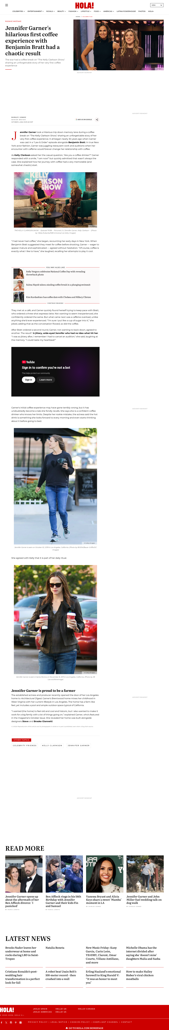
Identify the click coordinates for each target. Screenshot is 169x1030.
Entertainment (35, 11)
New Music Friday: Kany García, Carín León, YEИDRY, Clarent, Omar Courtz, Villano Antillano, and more (102, 954)
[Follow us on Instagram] (11, 1023)
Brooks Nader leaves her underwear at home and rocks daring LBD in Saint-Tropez (22, 953)
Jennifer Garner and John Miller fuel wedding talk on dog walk (144, 899)
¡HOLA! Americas (42, 1012)
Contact (126, 1022)
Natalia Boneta (55, 947)
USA (154, 5)
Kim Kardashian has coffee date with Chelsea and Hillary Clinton (58, 297)
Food (96, 11)
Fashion (72, 11)
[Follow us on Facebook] (2, 1023)
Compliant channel (105, 1022)
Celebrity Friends (25, 745)
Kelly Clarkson (52, 745)
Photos (141, 11)
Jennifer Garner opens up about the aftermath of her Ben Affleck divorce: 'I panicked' (22, 901)
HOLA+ (151, 11)
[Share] (97, 120)
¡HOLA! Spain (40, 1009)
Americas (107, 11)
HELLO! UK (61, 1009)
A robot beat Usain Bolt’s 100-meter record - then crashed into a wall (61, 975)
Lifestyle (85, 11)
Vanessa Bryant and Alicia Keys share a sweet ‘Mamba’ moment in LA (103, 899)
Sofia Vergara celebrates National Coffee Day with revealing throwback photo (55, 273)
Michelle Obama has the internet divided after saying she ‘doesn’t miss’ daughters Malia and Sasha (143, 953)
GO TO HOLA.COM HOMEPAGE (86, 1028)
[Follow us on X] (6, 1023)
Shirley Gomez (18, 117)
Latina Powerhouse (126, 11)
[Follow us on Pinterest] (16, 1023)
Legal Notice (59, 1022)
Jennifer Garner (79, 745)
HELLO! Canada (86, 1009)
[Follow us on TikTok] (21, 1023)
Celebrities (17, 11)
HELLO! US (61, 1012)
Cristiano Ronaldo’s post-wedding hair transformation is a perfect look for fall (22, 976)
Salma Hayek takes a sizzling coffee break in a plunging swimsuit (58, 284)
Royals (49, 11)
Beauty (60, 11)
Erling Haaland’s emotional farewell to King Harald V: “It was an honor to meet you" (103, 976)
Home (78, 16)
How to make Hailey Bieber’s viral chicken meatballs (140, 975)
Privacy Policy (38, 1022)
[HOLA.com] (84, 5)
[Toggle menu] (6, 5)
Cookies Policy (80, 1022)
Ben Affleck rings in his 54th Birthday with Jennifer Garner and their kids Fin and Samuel (63, 901)
